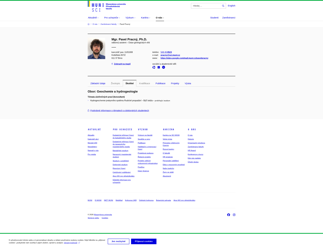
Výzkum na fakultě (145, 135)
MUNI (90, 200)
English (231, 5)
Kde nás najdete (194, 158)
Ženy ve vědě (168, 172)
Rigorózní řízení (119, 168)
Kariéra (168, 129)
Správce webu (93, 218)
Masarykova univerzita (103, 215)
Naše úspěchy (168, 168)
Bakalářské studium (120, 151)
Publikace (160, 83)
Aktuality (91, 135)
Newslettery (92, 147)
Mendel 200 (92, 143)
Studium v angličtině (121, 161)
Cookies (105, 218)
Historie (191, 139)
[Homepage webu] (107, 6)
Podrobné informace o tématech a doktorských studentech (119, 110)
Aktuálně (94, 129)
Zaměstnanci (228, 17)
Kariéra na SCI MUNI (171, 135)
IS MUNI (98, 200)
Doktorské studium (120, 165)
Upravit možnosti (70, 243)
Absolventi (167, 176)
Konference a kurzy (195, 154)
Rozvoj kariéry (168, 149)
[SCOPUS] (159, 68)
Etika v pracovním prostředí (174, 165)
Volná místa (167, 139)
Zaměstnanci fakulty (196, 147)
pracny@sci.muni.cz (170, 55)
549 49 (166, 52)
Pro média (92, 154)
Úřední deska (193, 162)
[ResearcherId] (154, 68)
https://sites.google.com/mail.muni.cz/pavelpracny (184, 58)
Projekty (175, 83)
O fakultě (166, 153)
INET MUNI (108, 200)
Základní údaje (97, 83)
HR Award (192, 150)
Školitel (130, 83)
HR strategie (168, 157)
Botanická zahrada (163, 200)
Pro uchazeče (122, 129)
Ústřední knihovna (146, 200)
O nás (192, 129)
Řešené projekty (144, 157)
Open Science (143, 171)
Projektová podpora (145, 153)
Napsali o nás (93, 150)
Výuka (188, 83)
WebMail (119, 200)
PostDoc (141, 167)
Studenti (214, 17)
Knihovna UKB (131, 200)
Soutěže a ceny (144, 139)
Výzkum (143, 129)
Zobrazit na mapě (122, 64)
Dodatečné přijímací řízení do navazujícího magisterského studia (123, 144)
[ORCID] (164, 68)
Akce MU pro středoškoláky (123, 176)
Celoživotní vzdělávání (122, 172)
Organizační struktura (196, 143)
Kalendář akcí (93, 139)
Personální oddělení (171, 161)
